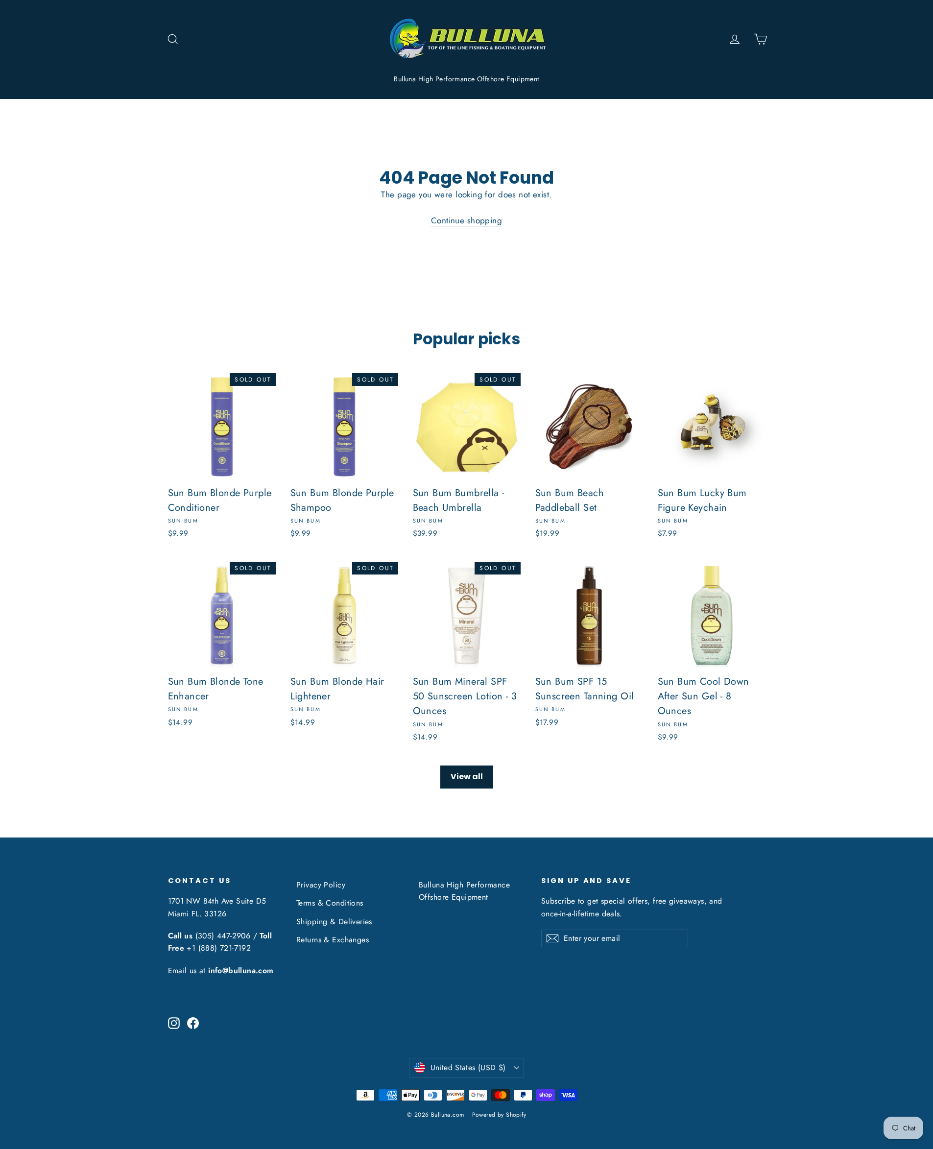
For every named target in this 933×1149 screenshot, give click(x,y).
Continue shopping (466, 220)
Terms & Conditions (329, 903)
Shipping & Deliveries (334, 921)
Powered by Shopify (499, 1114)
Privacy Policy (320, 884)
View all (467, 776)
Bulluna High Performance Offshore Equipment (466, 79)
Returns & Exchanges (332, 939)
